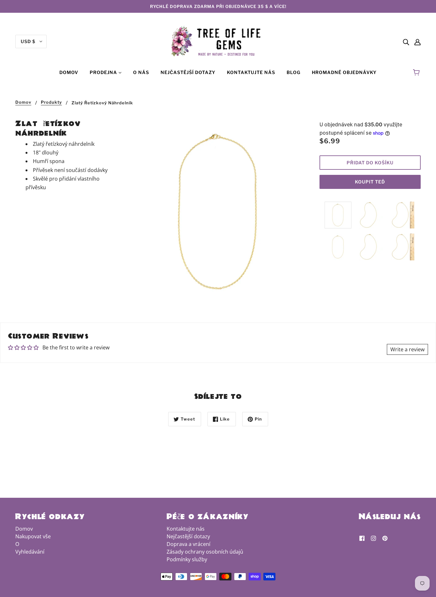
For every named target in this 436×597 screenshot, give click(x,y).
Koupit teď (370, 181)
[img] (406, 41)
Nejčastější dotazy (188, 536)
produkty (51, 102)
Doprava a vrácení (188, 544)
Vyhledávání (29, 551)
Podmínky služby (187, 559)
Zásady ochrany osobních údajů (205, 551)
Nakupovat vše (33, 536)
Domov (23, 102)
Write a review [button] (407, 349)
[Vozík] (417, 72)
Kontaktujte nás (186, 528)
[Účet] (417, 41)
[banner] (218, 40)
